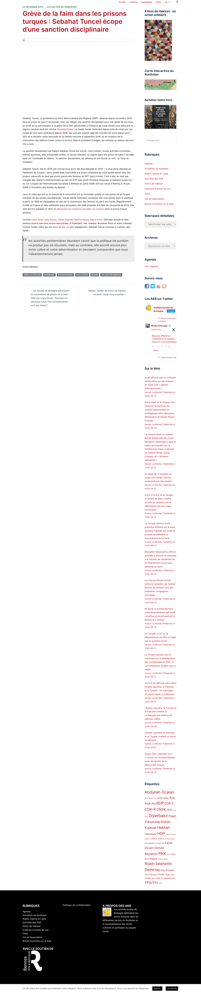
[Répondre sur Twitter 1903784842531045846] (153, 347)
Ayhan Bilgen (163, 798)
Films (147, 193)
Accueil (122, 2)
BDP (160, 803)
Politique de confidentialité (76, 905)
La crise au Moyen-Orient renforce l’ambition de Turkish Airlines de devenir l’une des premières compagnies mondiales (160, 587)
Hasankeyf (151, 833)
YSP (160, 883)
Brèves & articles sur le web (159, 203)
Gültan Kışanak (65, 219)
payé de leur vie (61, 227)
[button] (177, 2)
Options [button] (157, 988)
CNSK (161, 809)
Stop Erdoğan (167, 870)
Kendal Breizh (170, 839)
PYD (168, 854)
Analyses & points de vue (158, 188)
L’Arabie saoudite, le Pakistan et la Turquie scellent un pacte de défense (160, 736)
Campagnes (146, 2)
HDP (161, 833)
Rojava (154, 858)
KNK (146, 843)
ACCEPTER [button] (172, 988)
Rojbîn (95, 275)
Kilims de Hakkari (154, 183)
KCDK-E (161, 839)
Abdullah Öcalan (65, 129)
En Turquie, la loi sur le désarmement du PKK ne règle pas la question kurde (160, 637)
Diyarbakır (49, 275)
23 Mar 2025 (156, 330)
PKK (162, 853)
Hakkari (163, 827)
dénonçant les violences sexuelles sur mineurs (80, 209)
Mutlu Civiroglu (159, 325)
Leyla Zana (37, 219)
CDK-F (169, 803)
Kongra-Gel (159, 843)
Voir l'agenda (151, 266)
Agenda (149, 163)
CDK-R (150, 809)
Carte (158, 2)
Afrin (146, 798)
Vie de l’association (154, 198)
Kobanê (151, 843)
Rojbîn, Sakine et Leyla (156, 173)
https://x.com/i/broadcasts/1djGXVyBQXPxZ (174, 341)
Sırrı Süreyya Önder (154, 874)
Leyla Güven (50, 219)
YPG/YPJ (151, 883)
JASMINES (153, 839)
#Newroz (165, 335)
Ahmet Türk (152, 798)
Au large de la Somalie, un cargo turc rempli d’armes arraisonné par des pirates (158, 478)
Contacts (133, 2)
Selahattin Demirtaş (111, 275)
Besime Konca (81, 219)
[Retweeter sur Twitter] (159, 318)
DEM (169, 809)
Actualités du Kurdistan (62, 7)
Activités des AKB (154, 178)
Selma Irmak (96, 219)
